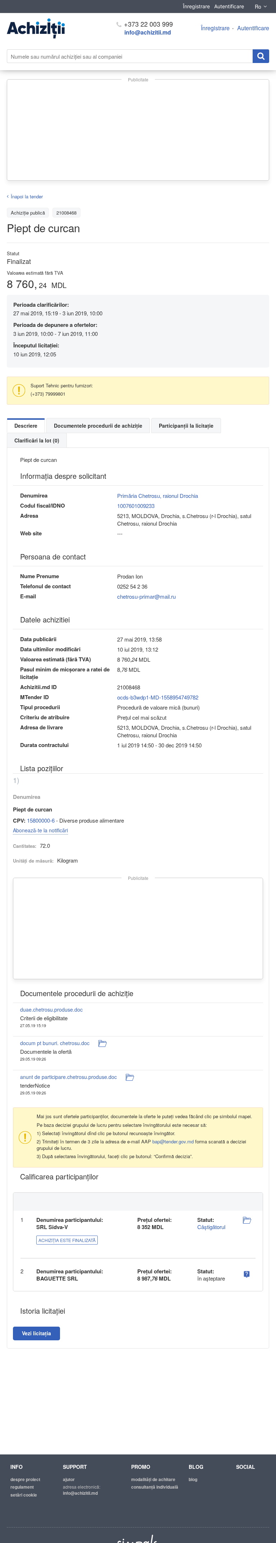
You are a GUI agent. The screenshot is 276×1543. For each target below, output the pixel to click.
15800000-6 (41, 820)
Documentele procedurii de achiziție (98, 425)
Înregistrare (196, 6)
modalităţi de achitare (153, 1479)
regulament (22, 1487)
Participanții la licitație (186, 425)
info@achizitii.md (147, 32)
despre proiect (25, 1479)
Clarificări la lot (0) (36, 440)
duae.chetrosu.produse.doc (51, 1009)
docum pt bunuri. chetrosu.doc (54, 1043)
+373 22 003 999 (147, 23)
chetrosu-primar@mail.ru (146, 596)
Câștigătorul (211, 1227)
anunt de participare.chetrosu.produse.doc (68, 1076)
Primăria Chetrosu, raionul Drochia (157, 495)
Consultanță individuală (154, 1487)
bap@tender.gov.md (173, 1141)
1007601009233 (136, 505)
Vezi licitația (36, 1333)
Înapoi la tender (27, 196)
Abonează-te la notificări (40, 830)
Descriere (25, 425)
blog (193, 1479)
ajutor (69, 1479)
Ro (258, 6)
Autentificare (229, 6)
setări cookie (23, 1495)
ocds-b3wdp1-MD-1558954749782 (157, 697)
